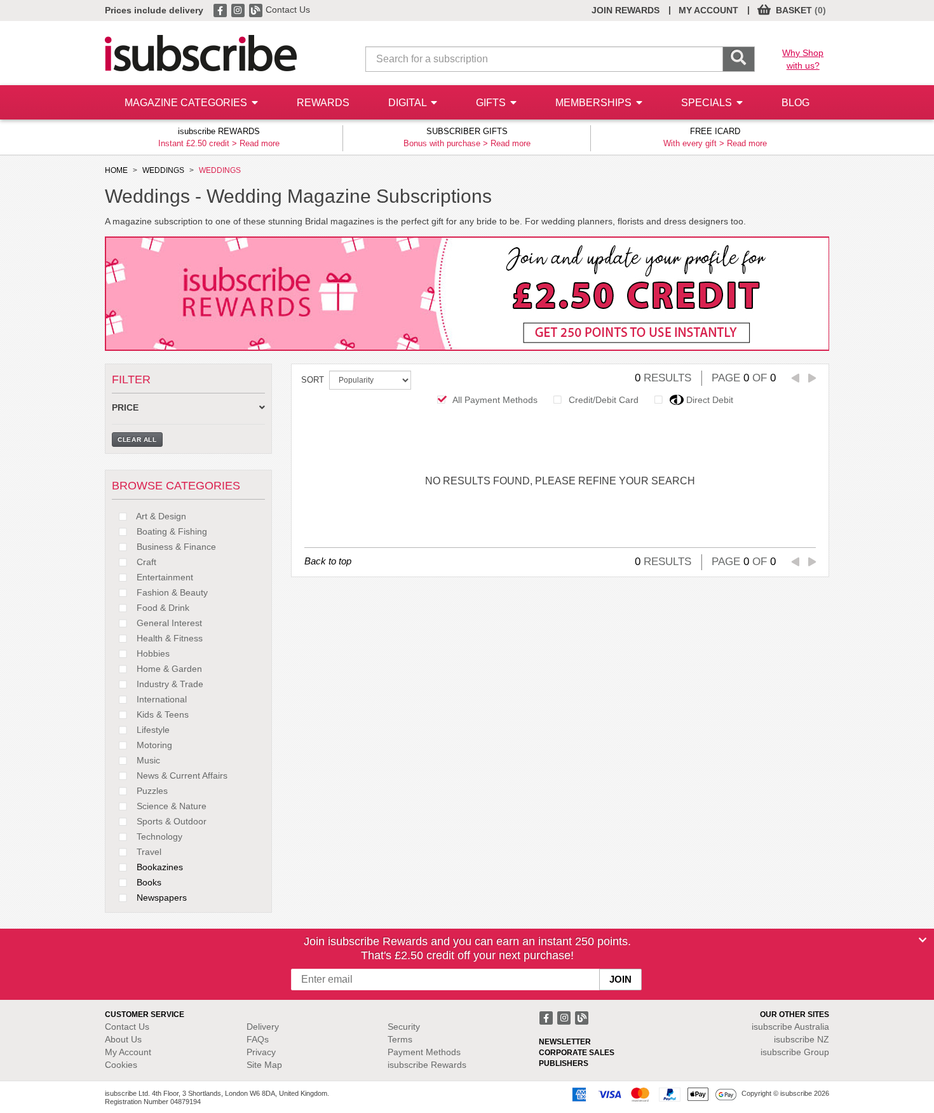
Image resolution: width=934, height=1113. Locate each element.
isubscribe (790, 1026)
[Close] (922, 940)
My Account (128, 1052)
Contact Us (288, 9)
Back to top (327, 561)
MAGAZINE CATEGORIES (187, 102)
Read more (260, 143)
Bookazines (158, 867)
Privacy (261, 1052)
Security (404, 1026)
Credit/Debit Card (604, 400)
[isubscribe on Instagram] (239, 9)
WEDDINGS (163, 170)
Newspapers (160, 897)
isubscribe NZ (801, 1039)
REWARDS (323, 102)
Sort (312, 380)
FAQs (258, 1039)
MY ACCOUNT (708, 10)
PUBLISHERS (563, 1063)
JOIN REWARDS (626, 10)
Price (125, 408)
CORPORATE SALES (576, 1052)
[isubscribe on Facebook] (221, 9)
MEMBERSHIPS (594, 102)
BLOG (795, 102)
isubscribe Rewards (427, 1065)
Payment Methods (424, 1052)
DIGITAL (408, 102)
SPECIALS (707, 102)
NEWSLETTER (565, 1041)
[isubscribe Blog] (257, 9)
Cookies (121, 1065)
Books (147, 882)
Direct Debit (709, 400)
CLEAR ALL (137, 439)
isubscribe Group (795, 1052)
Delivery (263, 1026)
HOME (116, 170)
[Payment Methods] (651, 1094)
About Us (123, 1039)
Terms (400, 1039)
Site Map (264, 1065)
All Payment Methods (495, 400)
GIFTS (492, 102)
